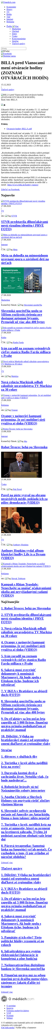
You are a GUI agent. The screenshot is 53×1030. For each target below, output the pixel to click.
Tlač (8, 17)
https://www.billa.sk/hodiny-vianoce (22, 185)
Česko (14, 36)
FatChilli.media (7, 1027)
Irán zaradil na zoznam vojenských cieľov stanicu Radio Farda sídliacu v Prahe (26, 351)
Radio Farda (18, 342)
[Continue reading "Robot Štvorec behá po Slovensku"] (16, 429)
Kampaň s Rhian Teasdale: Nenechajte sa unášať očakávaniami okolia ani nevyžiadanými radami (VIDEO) (26, 590)
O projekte (11, 1006)
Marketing (16, 29)
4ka (25, 441)
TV (8, 12)
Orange (14, 410)
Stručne (15, 41)
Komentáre (11, 7)
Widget (10, 1018)
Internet (10, 19)
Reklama (10, 22)
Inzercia (10, 1008)
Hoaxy (9, 9)
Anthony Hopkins (20, 545)
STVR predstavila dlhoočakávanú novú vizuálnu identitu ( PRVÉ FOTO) (24, 225)
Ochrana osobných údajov (18, 1010)
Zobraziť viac (7, 862)
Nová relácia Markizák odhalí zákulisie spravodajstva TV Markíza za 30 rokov (26, 385)
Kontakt (10, 1015)
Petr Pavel (17, 489)
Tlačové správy (18, 43)
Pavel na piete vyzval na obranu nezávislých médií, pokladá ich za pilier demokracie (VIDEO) (24, 498)
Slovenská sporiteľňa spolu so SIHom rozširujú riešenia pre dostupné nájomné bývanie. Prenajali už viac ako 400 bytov (23, 316)
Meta (15, 249)
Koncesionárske (19, 38)
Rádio (9, 14)
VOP (9, 1013)
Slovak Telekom (18, 578)
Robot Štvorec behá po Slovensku (24, 447)
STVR (14, 216)
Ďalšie (10, 26)
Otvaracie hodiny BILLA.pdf (19, 129)
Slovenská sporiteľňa (33, 305)
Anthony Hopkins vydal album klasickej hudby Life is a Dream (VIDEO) (23, 554)
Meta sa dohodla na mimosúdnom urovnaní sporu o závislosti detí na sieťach (25, 259)
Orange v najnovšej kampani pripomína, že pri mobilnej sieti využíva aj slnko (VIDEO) (23, 419)
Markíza (14, 376)
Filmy (14, 34)
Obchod (15, 31)
